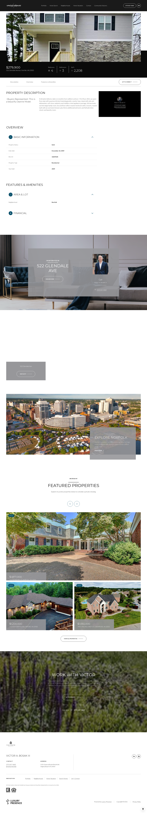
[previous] (70, 504)
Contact (88, 5)
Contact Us (129, 6)
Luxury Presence (107, 802)
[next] (77, 504)
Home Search (54, 5)
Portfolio (43, 5)
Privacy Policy (137, 802)
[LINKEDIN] (134, 756)
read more (98, 450)
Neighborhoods (65, 5)
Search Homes (63, 778)
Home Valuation (78, 5)
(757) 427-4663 (120, 105)
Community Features (100, 5)
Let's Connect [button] (75, 778)
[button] (130, 82)
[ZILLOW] (139, 756)
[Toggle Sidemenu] (139, 6)
